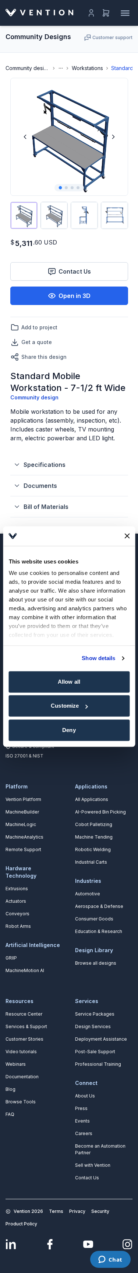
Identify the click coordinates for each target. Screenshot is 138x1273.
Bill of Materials (46, 506)
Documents (40, 485)
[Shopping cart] (106, 13)
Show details (98, 658)
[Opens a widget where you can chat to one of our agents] (110, 1260)
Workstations (87, 68)
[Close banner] (127, 536)
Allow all (69, 682)
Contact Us (75, 271)
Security (100, 1211)
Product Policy (21, 1224)
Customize (65, 706)
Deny (68, 730)
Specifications (45, 464)
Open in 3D (75, 295)
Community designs (28, 68)
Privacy (77, 1211)
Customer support (112, 37)
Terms (56, 1211)
